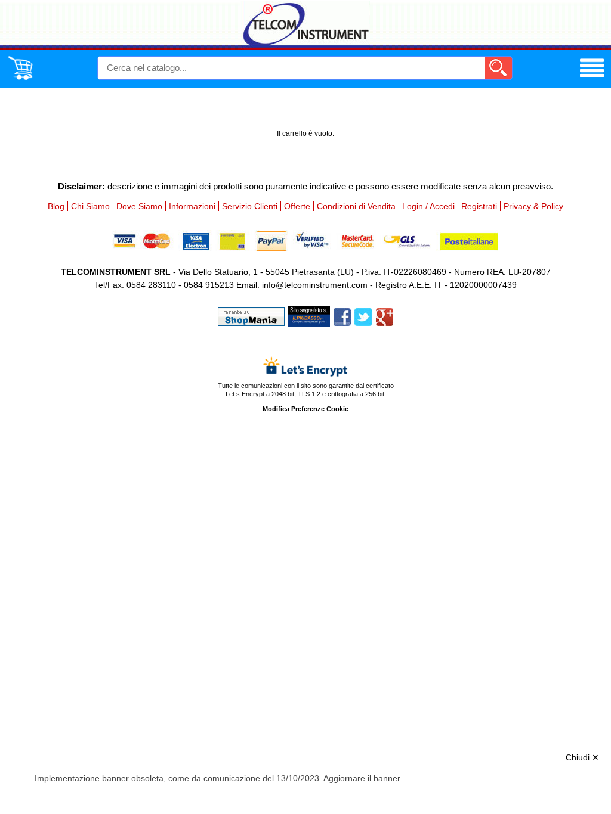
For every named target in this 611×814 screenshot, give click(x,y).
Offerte (297, 206)
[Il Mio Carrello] (20, 77)
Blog (56, 206)
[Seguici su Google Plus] (384, 315)
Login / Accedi (428, 206)
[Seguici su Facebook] (342, 315)
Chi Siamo (90, 206)
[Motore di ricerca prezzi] (309, 315)
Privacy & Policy (533, 206)
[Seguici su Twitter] (363, 315)
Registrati (479, 206)
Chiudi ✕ (582, 757)
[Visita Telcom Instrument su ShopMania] (251, 315)
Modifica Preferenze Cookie (305, 408)
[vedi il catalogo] (592, 77)
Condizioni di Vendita (356, 206)
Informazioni (192, 206)
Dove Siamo (139, 206)
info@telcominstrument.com (315, 285)
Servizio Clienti (249, 206)
